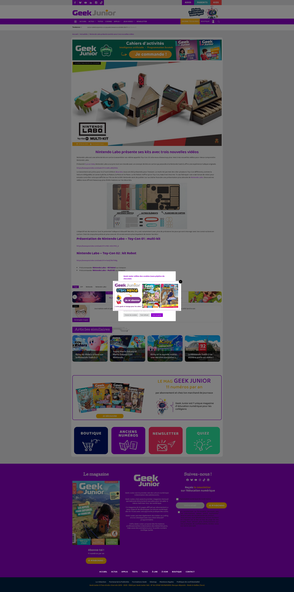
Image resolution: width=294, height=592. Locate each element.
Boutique (177, 571)
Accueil (103, 571)
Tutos (145, 571)
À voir (165, 571)
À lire (155, 571)
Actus (114, 571)
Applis (125, 571)
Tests (135, 571)
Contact (190, 571)
